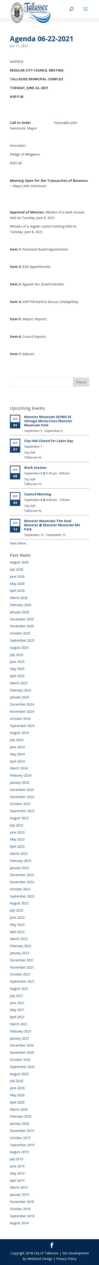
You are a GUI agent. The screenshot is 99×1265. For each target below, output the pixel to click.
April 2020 (17, 1102)
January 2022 (19, 953)
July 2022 (16, 910)
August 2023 (19, 818)
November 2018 (22, 1201)
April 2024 (17, 761)
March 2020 (19, 1109)
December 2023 (22, 789)
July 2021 (16, 995)
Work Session (35, 467)
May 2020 (17, 1095)
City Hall (29, 452)
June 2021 (17, 1003)
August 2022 (19, 903)
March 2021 (19, 1024)
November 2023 (22, 797)
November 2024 (22, 711)
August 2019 (19, 1152)
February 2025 (20, 690)
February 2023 (20, 860)
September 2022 (22, 896)
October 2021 (20, 974)
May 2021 (17, 1010)
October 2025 (20, 633)
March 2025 (19, 683)
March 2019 (19, 1187)
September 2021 (22, 981)
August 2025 (19, 647)
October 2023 (20, 803)
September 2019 (22, 1145)
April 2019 (17, 1180)
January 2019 (19, 1194)
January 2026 (19, 612)
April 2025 (17, 676)
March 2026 (19, 597)
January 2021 (19, 1038)
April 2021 (17, 1017)
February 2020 (20, 1116)
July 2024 (16, 740)
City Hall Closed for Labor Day (48, 441)
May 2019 (17, 1173)
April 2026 (17, 590)
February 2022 (20, 946)
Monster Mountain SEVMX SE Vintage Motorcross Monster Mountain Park (48, 421)
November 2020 (22, 1052)
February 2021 (20, 1031)
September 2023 (22, 811)
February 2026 (20, 605)
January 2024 (19, 782)
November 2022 (22, 882)
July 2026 (16, 569)
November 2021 (22, 967)
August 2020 (19, 1074)
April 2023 (17, 846)
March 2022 (19, 938)
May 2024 (17, 754)
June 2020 (17, 1088)
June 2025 (17, 661)
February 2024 (20, 775)
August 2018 (19, 1223)
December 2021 (22, 960)
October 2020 (20, 1059)
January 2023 (19, 868)
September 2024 (22, 726)
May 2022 (17, 924)
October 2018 (20, 1209)
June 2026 (17, 576)
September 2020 (22, 1067)
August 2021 (19, 988)
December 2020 (22, 1045)
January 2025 (19, 697)
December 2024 (22, 704)
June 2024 (17, 747)
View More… (19, 543)
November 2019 (22, 1130)
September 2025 (22, 640)
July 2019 (16, 1159)
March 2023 (19, 853)
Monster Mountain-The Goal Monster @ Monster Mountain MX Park (52, 525)
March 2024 (19, 768)
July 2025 (16, 654)
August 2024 (19, 732)
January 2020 (19, 1123)
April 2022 (17, 932)
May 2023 (17, 839)
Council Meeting (37, 494)
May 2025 (17, 669)
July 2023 (16, 825)
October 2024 (20, 718)
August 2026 (19, 562)
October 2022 (20, 889)
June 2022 (17, 917)
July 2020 (16, 1081)
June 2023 (17, 832)
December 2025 (22, 619)
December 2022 (22, 875)
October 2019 (20, 1138)
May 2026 (17, 583)
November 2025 (22, 626)
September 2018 (22, 1216)
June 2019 (17, 1166)
